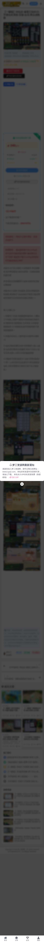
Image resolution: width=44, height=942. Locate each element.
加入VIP (15, 477)
